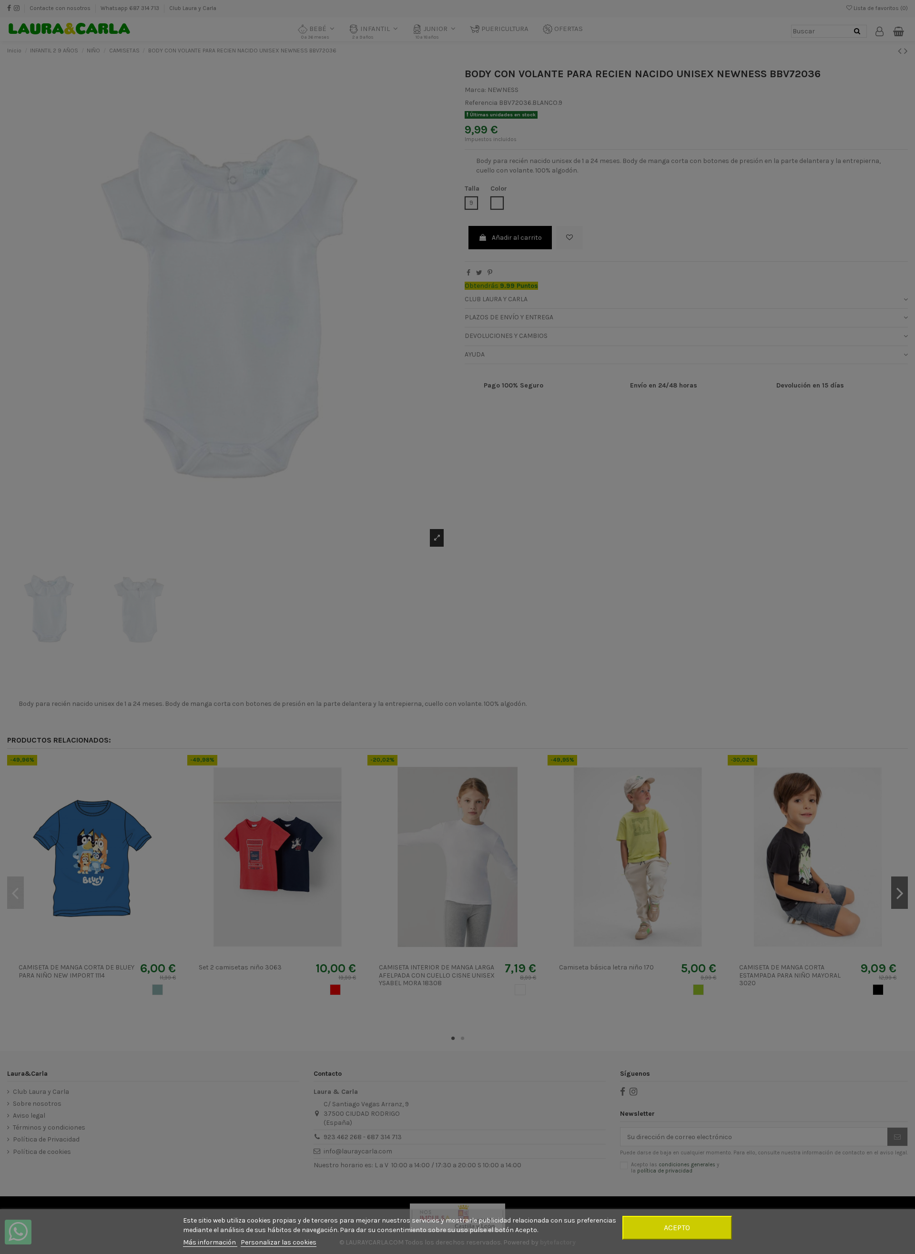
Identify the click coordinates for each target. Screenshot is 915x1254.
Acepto (677, 1227)
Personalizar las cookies (278, 1242)
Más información (210, 1242)
